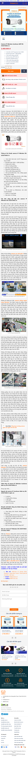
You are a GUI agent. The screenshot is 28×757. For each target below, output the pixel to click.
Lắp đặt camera (4, 720)
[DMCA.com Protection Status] (4, 706)
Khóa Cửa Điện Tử (17, 724)
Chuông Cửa (16, 730)
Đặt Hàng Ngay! (4, 581)
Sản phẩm (8, 7)
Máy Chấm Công (17, 726)
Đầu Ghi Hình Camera (18, 722)
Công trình (3, 738)
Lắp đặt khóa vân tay (5, 722)
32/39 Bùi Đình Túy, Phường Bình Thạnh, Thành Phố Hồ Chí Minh (14, 697)
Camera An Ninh (13, 7)
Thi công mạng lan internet (6, 726)
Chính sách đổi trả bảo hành (19, 740)
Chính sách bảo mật (18, 736)
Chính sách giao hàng (18, 742)
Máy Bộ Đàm (16, 732)
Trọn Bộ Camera (17, 728)
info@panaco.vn (6, 699)
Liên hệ (2, 742)
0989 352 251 (5, 701)
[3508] (24, 71)
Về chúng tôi (3, 736)
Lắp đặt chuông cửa (5, 728)
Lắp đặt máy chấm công (6, 724)
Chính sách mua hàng (18, 738)
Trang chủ (3, 7)
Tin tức (2, 740)
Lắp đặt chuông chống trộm (6, 730)
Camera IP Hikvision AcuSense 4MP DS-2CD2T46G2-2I (19, 631)
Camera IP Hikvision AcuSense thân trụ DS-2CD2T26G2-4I (6, 631)
